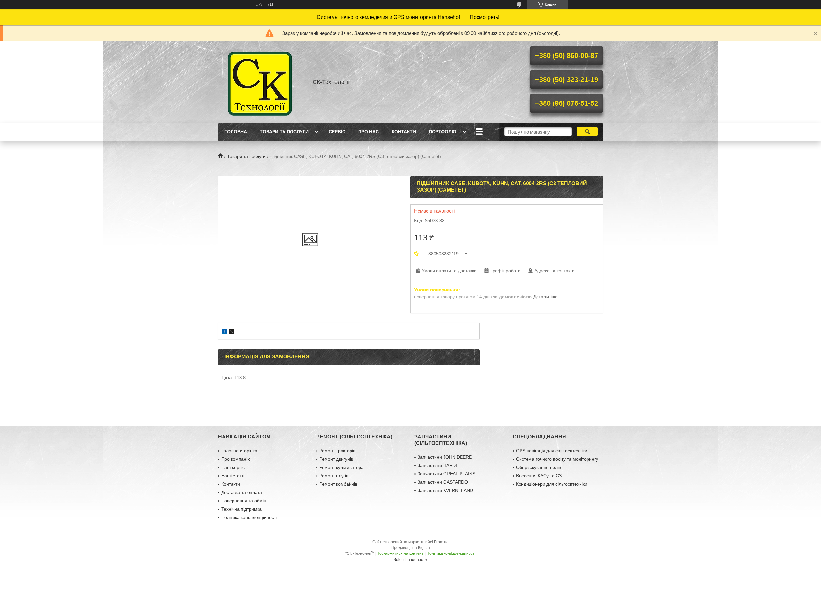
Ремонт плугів (333, 475)
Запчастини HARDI (437, 465)
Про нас (368, 131)
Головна (235, 131)
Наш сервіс (233, 467)
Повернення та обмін (243, 500)
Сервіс (337, 131)
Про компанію (236, 459)
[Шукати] (587, 131)
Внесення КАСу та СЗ (539, 475)
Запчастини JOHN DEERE (445, 457)
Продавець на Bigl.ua (410, 547)
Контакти (404, 131)
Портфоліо (442, 131)
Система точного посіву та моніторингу (557, 459)
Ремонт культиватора (341, 467)
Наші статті (232, 475)
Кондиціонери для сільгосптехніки (551, 484)
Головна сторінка (239, 450)
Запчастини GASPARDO (443, 482)
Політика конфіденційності (249, 517)
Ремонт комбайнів (338, 484)
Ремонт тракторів (337, 450)
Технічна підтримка (241, 509)
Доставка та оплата (241, 492)
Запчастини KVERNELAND (445, 490)
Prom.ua (441, 542)
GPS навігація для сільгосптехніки (551, 450)
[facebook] (224, 332)
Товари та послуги (284, 131)
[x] (231, 332)
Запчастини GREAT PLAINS (446, 473)
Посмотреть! (484, 17)
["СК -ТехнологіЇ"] (259, 82)
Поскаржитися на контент (400, 553)
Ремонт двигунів (336, 459)
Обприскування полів (538, 467)
